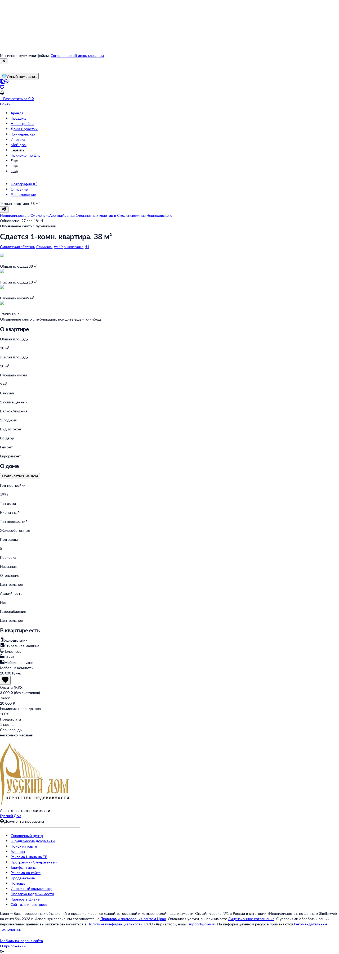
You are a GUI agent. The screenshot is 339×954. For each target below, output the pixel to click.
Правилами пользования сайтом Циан (133, 918)
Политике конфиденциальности (114, 923)
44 (87, 246)
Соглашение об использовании (77, 55)
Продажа (18, 118)
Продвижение (23, 877)
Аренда (17, 112)
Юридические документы (33, 840)
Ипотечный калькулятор (31, 888)
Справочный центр (27, 835)
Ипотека (18, 139)
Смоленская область (17, 246)
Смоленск (44, 246)
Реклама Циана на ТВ (29, 856)
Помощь (18, 883)
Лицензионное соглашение (251, 918)
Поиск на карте (24, 846)
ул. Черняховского (68, 246)
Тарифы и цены (24, 867)
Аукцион (18, 851)
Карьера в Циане (25, 899)
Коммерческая (23, 134)
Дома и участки (24, 128)
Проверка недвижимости (32, 893)
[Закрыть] (3, 61)
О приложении (13, 945)
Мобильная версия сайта (21, 940)
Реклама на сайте (26, 872)
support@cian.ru (202, 923)
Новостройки (22, 123)
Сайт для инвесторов (29, 904)
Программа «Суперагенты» (34, 862)
